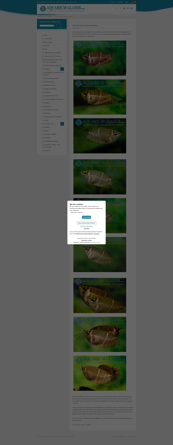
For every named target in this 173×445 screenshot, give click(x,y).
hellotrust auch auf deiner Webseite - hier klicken (87, 233)
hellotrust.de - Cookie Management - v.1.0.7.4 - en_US (86, 242)
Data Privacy (84, 240)
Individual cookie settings (86, 226)
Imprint (90, 240)
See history (86, 228)
